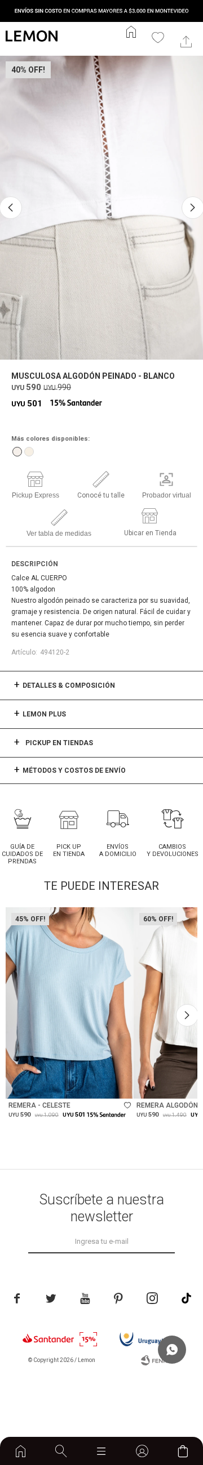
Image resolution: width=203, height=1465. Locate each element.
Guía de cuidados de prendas (22, 854)
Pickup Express (35, 495)
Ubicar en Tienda (150, 533)
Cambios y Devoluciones (172, 850)
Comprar (95, 1084)
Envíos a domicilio (117, 850)
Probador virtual (166, 495)
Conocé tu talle (101, 495)
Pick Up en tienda (69, 850)
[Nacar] (29, 451)
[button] (61, 1451)
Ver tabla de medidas (59, 533)
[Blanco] (17, 451)
